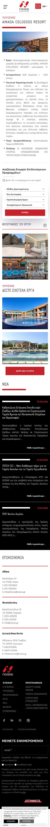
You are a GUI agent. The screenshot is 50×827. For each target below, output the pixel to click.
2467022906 (10, 647)
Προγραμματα (10, 695)
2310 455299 (10, 616)
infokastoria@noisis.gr (15, 653)
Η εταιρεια (8, 687)
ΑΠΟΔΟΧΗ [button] (11, 821)
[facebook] (4, 720)
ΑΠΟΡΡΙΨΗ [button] (26, 821)
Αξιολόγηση (38, 6)
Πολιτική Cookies (28, 818)
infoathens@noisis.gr (14, 591)
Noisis (24, 6)
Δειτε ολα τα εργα (25, 371)
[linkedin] (12, 720)
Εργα (5, 699)
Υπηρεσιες (8, 691)
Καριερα (7, 707)
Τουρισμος (9, 18)
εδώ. (24, 792)
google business (28, 720)
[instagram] (20, 720)
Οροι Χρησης (7, 729)
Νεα (5, 703)
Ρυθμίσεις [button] (7, 815)
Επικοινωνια (9, 711)
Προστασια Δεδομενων (27, 729)
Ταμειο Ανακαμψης (36, 694)
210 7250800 (10, 585)
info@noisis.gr (11, 622)
